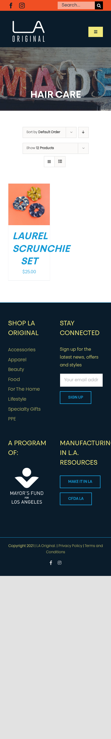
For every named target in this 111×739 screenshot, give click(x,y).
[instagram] (22, 5)
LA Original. (46, 546)
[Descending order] (83, 132)
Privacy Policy (70, 546)
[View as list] (60, 161)
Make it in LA (80, 482)
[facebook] (11, 5)
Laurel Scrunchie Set (41, 249)
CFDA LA (76, 499)
